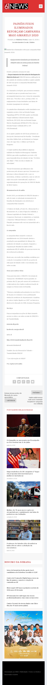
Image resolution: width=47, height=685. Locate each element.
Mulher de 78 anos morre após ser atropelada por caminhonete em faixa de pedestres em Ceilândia (23, 512)
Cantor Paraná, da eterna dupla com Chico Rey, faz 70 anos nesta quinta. (22, 604)
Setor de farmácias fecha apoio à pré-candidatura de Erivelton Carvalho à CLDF (22, 571)
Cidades (32, 42)
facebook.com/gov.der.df (15, 329)
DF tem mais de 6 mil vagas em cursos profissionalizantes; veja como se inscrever (23, 597)
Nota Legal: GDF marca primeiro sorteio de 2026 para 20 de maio (23, 589)
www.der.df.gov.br (13, 324)
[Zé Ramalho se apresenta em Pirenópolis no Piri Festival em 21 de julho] (23, 425)
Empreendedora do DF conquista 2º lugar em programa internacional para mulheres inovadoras (23, 473)
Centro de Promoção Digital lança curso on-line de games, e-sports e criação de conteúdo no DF (23, 580)
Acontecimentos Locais (20, 42)
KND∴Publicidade (21, 672)
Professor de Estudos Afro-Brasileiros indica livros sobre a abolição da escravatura (22, 545)
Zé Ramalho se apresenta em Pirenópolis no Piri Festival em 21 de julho (23, 441)
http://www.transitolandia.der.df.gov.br (20, 340)
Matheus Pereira (21, 39)
